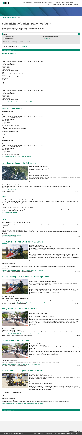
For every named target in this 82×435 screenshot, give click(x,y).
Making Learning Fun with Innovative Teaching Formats (25, 277)
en (76, 2)
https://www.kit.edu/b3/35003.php (10, 212)
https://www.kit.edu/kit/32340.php (10, 190)
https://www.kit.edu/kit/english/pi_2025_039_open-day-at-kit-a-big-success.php (21, 364)
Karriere (76, 4)
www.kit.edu (46, 38)
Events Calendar (9, 53)
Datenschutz (50, 2)
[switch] (79, 2)
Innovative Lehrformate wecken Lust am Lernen (22, 242)
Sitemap (63, 2)
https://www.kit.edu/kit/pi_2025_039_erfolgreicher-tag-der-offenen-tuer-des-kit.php (21, 333)
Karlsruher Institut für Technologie (9, 17)
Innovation (70, 4)
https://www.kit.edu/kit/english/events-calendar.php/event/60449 (17, 101)
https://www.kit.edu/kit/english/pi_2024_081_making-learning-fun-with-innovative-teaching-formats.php (26, 302)
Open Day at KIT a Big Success (15, 340)
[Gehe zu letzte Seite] (79, 50)
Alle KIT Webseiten (9, 38)
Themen (54, 4)
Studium (59, 4)
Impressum (44, 2)
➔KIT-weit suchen (22, 46)
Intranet (67, 2)
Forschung (64, 4)
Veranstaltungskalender (12, 108)
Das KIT (49, 4)
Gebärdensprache (37, 2)
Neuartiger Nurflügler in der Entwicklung (19, 163)
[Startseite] (79, 4)
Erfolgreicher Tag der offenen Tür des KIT (19, 308)
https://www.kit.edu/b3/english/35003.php (11, 235)
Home (23, 2)
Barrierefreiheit (57, 2)
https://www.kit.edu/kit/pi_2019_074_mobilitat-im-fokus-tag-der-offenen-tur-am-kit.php (22, 403)
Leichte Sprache (29, 2)
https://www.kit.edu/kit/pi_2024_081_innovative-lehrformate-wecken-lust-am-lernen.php (22, 270)
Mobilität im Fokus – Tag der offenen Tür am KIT (22, 371)
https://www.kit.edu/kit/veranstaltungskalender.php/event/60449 (17, 156)
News (4, 196)
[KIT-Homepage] (5, 3)
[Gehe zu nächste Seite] (77, 50)
